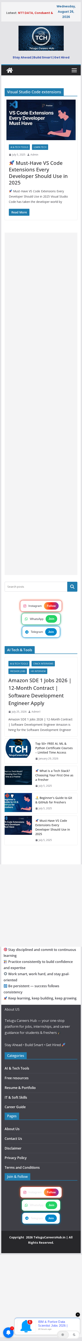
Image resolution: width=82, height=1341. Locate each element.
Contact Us (13, 1138)
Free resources (17, 1078)
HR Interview (38, 671)
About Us (12, 1129)
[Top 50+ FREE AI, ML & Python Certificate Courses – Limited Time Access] (18, 751)
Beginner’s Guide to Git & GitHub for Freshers (53, 800)
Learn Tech (40, 147)
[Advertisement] (41, 404)
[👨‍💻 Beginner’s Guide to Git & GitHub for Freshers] (18, 803)
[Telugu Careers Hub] (9, 70)
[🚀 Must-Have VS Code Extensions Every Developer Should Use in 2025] (41, 120)
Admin (34, 154)
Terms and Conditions (22, 1167)
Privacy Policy (16, 1157)
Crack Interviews (43, 663)
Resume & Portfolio (20, 1087)
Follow (51, 605)
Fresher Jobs (17, 671)
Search (72, 586)
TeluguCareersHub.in (49, 1237)
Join (51, 618)
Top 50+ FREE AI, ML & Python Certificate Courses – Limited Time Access (54, 748)
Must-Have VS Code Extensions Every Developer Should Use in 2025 (38, 172)
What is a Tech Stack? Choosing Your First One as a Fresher (54, 775)
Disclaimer (13, 1148)
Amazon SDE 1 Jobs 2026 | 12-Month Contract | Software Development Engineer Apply (39, 691)
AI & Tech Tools (19, 147)
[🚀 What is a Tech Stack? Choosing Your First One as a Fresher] (18, 778)
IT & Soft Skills (16, 1097)
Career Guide (15, 1107)
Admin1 (36, 711)
